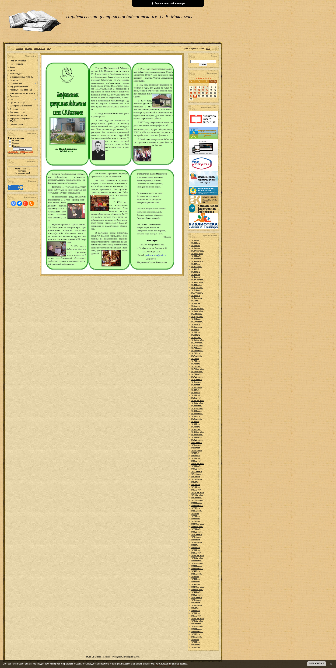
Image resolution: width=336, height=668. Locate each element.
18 (195, 93)
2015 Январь (196, 290)
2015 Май (195, 301)
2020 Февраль (197, 445)
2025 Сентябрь (197, 618)
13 (203, 90)
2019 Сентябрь (197, 432)
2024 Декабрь (197, 595)
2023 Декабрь (197, 563)
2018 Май (195, 390)
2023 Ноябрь (196, 561)
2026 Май (195, 639)
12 (199, 90)
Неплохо (16, 146)
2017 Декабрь (197, 377)
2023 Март (195, 540)
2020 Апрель (196, 450)
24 (191, 96)
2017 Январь (196, 348)
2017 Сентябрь (197, 369)
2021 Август (196, 490)
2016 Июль (195, 335)
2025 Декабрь (197, 626)
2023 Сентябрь (197, 555)
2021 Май (195, 482)
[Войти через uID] (13, 203)
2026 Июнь (195, 642)
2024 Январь (196, 566)
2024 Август (196, 584)
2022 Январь (196, 503)
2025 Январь (196, 597)
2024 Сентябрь (197, 587)
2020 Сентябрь (197, 463)
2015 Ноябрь (196, 314)
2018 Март (195, 385)
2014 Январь (196, 259)
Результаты (13, 152)
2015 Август (196, 306)
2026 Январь (196, 629)
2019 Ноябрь (196, 437)
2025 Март (195, 603)
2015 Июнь (195, 303)
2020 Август (196, 461)
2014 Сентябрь (197, 280)
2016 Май (195, 330)
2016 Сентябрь (197, 340)
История (28, 48)
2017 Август (196, 366)
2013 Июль (195, 246)
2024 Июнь (195, 579)
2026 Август (196, 647)
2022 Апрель (196, 511)
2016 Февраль (197, 322)
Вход (49, 48)
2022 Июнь (195, 516)
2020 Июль (195, 458)
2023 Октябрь (197, 558)
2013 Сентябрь (197, 251)
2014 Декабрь (197, 288)
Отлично (16, 140)
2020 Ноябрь (196, 466)
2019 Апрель (196, 419)
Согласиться (316, 663)
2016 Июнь (195, 332)
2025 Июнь (195, 611)
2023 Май (195, 545)
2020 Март (195, 448)
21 (207, 93)
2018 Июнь (195, 393)
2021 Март (195, 477)
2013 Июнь (195, 243)
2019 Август (196, 429)
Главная (19, 48)
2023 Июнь (195, 548)
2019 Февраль (197, 414)
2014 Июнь (195, 272)
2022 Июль (195, 519)
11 (195, 90)
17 (191, 93)
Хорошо (15, 143)
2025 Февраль (197, 600)
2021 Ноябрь (196, 498)
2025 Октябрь (197, 621)
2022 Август (196, 521)
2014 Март (195, 264)
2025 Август (196, 616)
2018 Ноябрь (196, 406)
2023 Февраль (197, 537)
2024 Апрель (196, 574)
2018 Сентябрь (197, 400)
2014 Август (196, 277)
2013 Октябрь (197, 253)
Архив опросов (26, 152)
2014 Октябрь (197, 282)
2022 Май (195, 513)
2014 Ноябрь (196, 285)
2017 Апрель (196, 356)
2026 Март (195, 634)
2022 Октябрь (197, 527)
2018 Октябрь (197, 403)
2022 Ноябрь (196, 529)
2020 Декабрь (197, 469)
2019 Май (195, 421)
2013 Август (196, 248)
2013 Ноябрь (196, 256)
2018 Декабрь (197, 408)
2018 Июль (195, 395)
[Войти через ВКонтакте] (19, 203)
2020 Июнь (195, 456)
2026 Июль (195, 645)
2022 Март (195, 508)
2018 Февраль (197, 382)
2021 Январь (196, 471)
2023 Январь (196, 534)
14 (207, 90)
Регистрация (39, 48)
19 (199, 93)
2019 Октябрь (197, 435)
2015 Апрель (196, 298)
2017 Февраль (197, 351)
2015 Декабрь (197, 316)
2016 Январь (196, 319)
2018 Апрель (196, 387)
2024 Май (195, 576)
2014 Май (195, 269)
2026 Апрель (196, 637)
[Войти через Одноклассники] (31, 203)
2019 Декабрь (197, 440)
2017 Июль (195, 364)
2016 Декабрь (197, 345)
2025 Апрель (196, 605)
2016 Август (196, 337)
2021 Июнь (195, 484)
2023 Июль (195, 550)
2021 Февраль (197, 474)
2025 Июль (195, 613)
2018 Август (196, 398)
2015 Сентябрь (197, 309)
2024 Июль (195, 582)
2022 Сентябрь (197, 524)
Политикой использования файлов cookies (165, 664)
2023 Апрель (196, 542)
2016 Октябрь (197, 343)
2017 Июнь (195, 361)
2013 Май (195, 240)
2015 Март (195, 295)
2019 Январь (196, 411)
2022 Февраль (197, 506)
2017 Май (195, 358)
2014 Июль (195, 274)
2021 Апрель (196, 479)
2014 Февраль (197, 261)
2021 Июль (195, 487)
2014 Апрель (196, 267)
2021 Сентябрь (197, 492)
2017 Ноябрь (196, 374)
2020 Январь (196, 442)
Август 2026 (203, 78)
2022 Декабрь (197, 532)
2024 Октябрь (197, 590)
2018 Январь (196, 379)
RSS (208, 48)
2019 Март (195, 416)
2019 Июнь (195, 424)
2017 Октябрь (197, 372)
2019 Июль (195, 427)
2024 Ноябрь (196, 592)
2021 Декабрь (197, 500)
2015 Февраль (197, 293)
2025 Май (195, 608)
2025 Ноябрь (196, 624)
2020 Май (195, 453)
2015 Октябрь (197, 311)
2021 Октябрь (197, 495)
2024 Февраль (197, 569)
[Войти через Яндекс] (25, 203)
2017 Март (195, 353)
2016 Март (195, 324)
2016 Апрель (196, 327)
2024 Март (195, 571)
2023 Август (196, 553)
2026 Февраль (197, 632)
